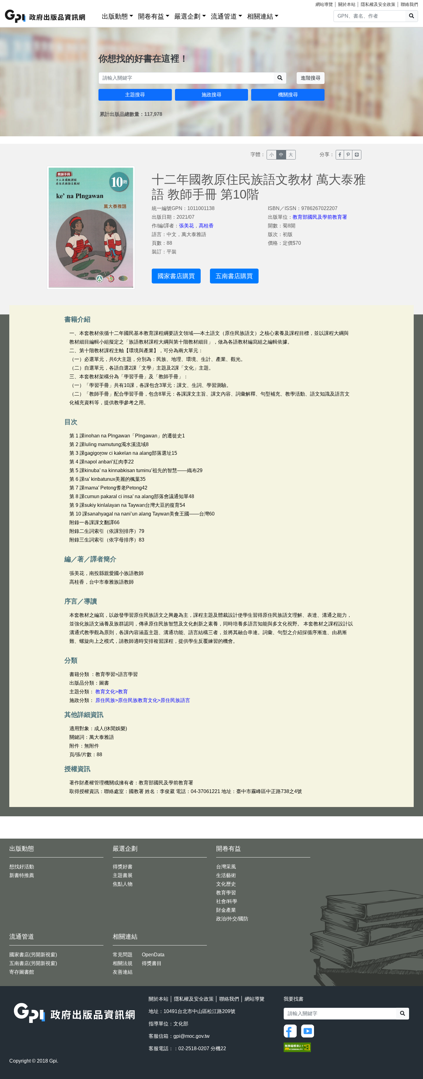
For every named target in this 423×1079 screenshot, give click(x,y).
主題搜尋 (135, 94)
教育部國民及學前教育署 (320, 217)
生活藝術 (226, 875)
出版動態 (115, 16)
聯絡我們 (409, 4)
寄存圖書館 (21, 972)
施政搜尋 (211, 94)
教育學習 (226, 892)
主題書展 (123, 875)
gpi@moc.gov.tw (191, 1036)
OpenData (153, 954)
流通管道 (224, 16)
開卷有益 (151, 16)
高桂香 (206, 225)
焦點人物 (123, 884)
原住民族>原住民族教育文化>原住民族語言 (142, 700)
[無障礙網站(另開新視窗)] (297, 1047)
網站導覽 (324, 4)
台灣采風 (226, 866)
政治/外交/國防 (232, 918)
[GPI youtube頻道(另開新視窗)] (309, 1030)
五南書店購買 (234, 276)
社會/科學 (226, 901)
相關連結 (260, 16)
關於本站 (346, 4)
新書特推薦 (21, 875)
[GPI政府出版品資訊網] (45, 16)
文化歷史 (226, 884)
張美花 (186, 225)
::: (95, 15)
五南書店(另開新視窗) (33, 963)
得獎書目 (152, 963)
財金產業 (226, 910)
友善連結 (123, 972)
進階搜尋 (311, 78)
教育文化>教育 (111, 691)
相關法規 (123, 963)
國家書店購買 (176, 276)
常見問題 (123, 954)
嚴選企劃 (187, 16)
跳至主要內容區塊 (17, 3)
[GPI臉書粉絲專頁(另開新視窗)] (292, 1030)
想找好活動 (21, 866)
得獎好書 (123, 866)
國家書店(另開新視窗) (33, 954)
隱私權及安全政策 (378, 4)
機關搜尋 (288, 94)
